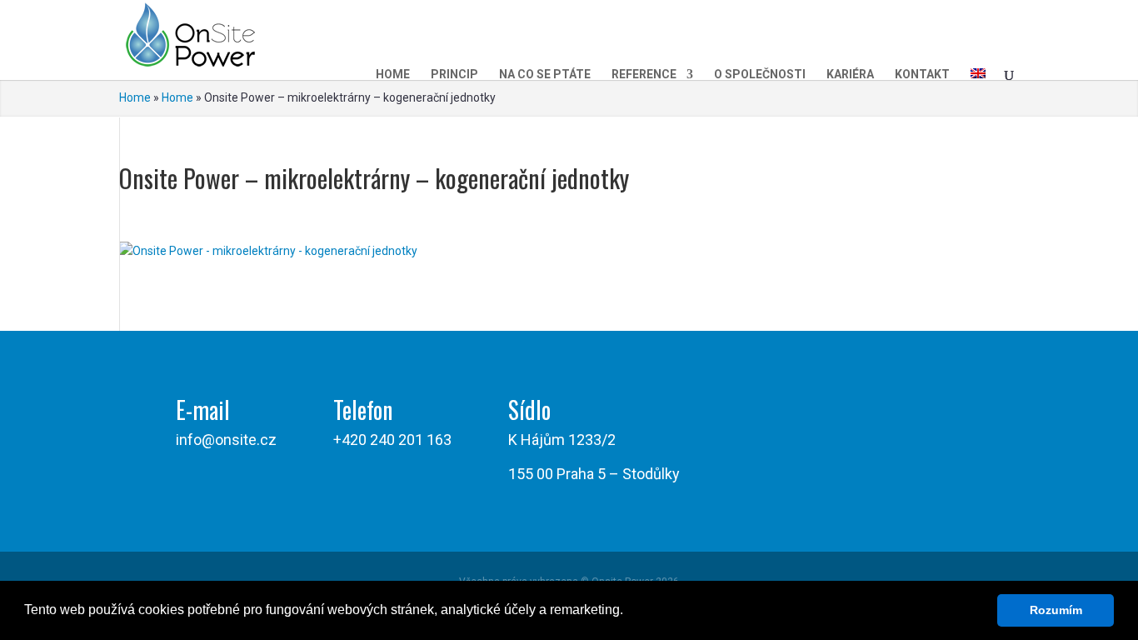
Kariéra (850, 74)
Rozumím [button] (1056, 610)
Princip (454, 74)
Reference (643, 74)
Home (393, 74)
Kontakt (922, 74)
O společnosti (760, 74)
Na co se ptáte (545, 74)
